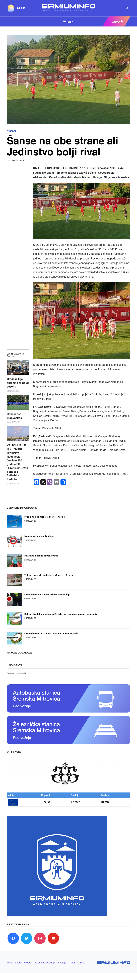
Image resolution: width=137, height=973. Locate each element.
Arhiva (82, 962)
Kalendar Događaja (45, 962)
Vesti (9, 962)
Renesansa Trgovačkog (14, 416)
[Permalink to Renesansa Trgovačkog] (18, 402)
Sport (18, 962)
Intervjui (62, 962)
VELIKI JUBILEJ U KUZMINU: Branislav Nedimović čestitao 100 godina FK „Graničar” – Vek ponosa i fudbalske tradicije (17, 462)
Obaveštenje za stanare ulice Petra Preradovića (51, 633)
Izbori (73, 962)
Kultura (27, 962)
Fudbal (12, 130)
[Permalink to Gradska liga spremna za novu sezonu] (18, 367)
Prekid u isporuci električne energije (44, 516)
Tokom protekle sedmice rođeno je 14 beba (49, 575)
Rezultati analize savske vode (41, 555)
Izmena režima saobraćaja (39, 536)
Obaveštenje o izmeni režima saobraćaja (47, 594)
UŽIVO (115, 22)
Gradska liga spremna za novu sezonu (18, 382)
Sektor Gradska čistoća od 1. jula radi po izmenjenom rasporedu (61, 614)
